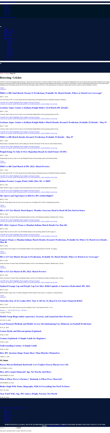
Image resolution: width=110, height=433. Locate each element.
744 (18, 310)
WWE (8, 46)
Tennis (8, 47)
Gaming (9, 40)
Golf (8, 60)
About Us (6, 5)
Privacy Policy (7, 6)
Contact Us (6, 12)
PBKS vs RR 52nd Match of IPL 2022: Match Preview (25, 166)
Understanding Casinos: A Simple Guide (18, 346)
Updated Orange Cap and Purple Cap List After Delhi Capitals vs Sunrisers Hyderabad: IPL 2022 (45, 286)
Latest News (8, 30)
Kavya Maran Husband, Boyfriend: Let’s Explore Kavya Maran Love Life (34, 364)
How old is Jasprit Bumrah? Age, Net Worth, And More (25, 372)
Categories (8, 32)
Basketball (10, 41)
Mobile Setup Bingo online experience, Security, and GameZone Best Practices (36, 316)
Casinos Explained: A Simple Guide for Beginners (23, 338)
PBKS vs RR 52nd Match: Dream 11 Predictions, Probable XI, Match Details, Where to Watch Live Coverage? (51, 93)
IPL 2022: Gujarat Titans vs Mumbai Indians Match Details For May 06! (33, 225)
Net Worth (10, 54)
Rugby (9, 57)
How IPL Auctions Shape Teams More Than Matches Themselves (30, 353)
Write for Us (6, 11)
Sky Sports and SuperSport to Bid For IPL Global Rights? (26, 196)
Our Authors (6, 14)
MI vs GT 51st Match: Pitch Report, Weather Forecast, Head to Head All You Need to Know (42, 210)
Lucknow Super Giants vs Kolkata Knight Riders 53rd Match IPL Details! (34, 108)
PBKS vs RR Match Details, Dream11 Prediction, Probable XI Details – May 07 (36, 137)
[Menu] (0, 26)
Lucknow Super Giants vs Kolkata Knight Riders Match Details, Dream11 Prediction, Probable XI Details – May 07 (53, 122)
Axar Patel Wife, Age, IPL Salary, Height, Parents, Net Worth (28, 394)
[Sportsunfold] (45, 26)
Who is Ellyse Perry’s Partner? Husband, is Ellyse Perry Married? (31, 379)
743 (16, 310)
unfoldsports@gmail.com (57, 426)
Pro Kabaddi (10, 52)
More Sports (8, 38)
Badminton (10, 49)
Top (4, 37)
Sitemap (5, 421)
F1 (7, 58)
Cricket (6, 33)
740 (9, 310)
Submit (18, 427)
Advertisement (7, 9)
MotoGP (9, 43)
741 (11, 310)
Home (5, 29)
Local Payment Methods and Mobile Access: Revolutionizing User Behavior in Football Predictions (45, 324)
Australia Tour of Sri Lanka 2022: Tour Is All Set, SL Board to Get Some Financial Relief (41, 301)
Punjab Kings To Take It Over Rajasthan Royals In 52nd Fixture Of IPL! (33, 152)
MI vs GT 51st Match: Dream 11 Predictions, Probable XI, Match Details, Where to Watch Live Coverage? (49, 257)
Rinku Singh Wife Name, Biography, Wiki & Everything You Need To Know (35, 386)
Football (7, 35)
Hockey (9, 50)
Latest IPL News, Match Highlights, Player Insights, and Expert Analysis (20, 102)
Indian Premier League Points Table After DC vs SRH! (25, 181)
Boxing (9, 44)
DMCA (5, 8)
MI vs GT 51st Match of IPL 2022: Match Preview (23, 271)
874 (23, 310)
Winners (9, 55)
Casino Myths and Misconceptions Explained (20, 331)
